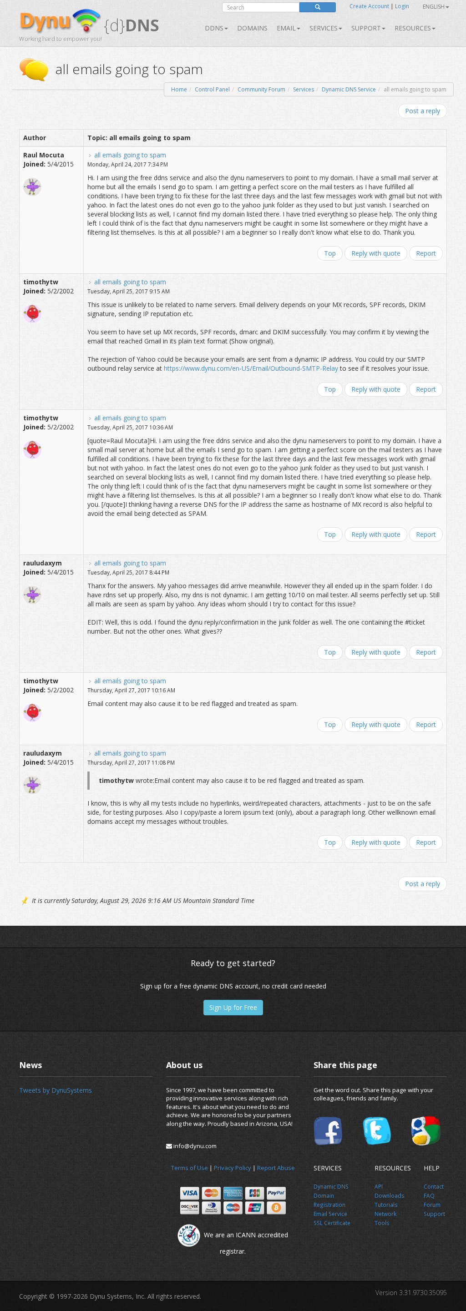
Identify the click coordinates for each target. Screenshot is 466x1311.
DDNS (214, 28)
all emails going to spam (130, 155)
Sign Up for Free (233, 1007)
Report (426, 253)
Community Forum (261, 89)
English (434, 6)
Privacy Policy (232, 1168)
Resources (413, 28)
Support (366, 28)
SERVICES (323, 28)
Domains (252, 28)
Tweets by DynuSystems (55, 1090)
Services (303, 89)
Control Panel (212, 89)
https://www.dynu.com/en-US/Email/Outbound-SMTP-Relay (251, 368)
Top (330, 253)
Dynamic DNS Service (349, 89)
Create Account (369, 6)
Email (286, 28)
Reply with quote (375, 253)
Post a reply (422, 110)
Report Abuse (276, 1168)
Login (402, 6)
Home (179, 89)
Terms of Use (189, 1168)
